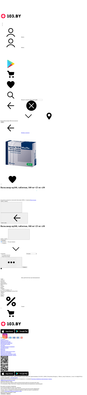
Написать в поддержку (6, 352)
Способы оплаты (4, 347)
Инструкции (6, 25)
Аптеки (5, 24)
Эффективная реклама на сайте (8, 380)
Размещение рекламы (5, 341)
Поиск (4, 23)
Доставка (3, 345)
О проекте (3, 339)
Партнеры (3, 350)
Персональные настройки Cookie (8, 354)
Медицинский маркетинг (6, 343)
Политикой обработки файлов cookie (13, 391)
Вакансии (3, 349)
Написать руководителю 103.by (8, 351)
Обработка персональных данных (8, 355)
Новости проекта (4, 340)
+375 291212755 (14, 377)
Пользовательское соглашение (8, 346)
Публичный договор (5, 344)
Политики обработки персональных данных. (41, 379)
